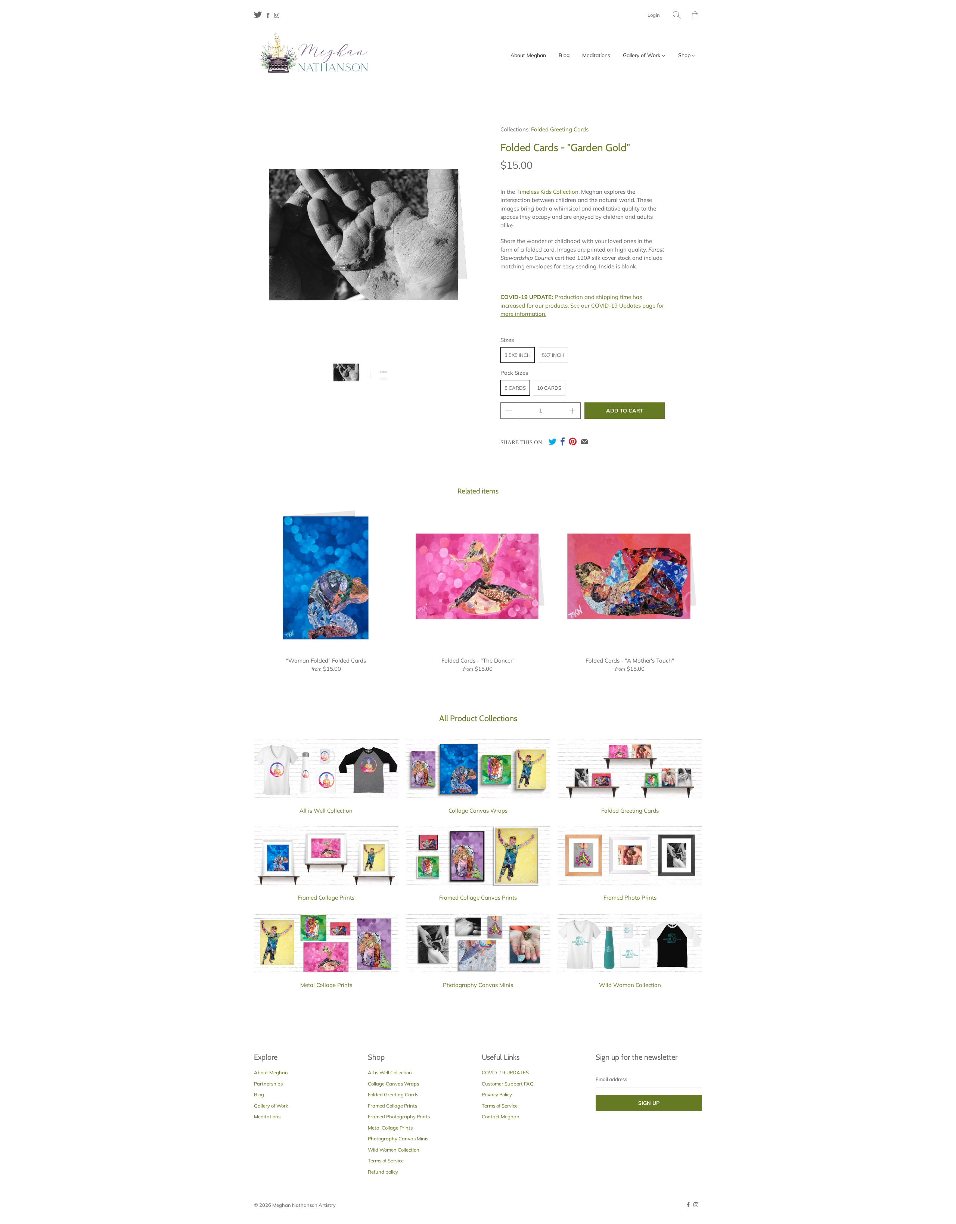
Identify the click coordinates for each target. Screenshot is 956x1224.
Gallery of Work (271, 1106)
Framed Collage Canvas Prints (478, 897)
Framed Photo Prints (630, 897)
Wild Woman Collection (630, 984)
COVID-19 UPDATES (505, 1072)
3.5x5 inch (518, 355)
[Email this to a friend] (584, 441)
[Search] (677, 15)
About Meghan (271, 1072)
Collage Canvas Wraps (478, 810)
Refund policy (383, 1172)
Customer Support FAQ (508, 1084)
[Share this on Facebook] (562, 441)
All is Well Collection (326, 810)
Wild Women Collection (393, 1150)
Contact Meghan (500, 1116)
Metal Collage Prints (326, 984)
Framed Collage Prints (326, 897)
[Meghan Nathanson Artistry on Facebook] (268, 15)
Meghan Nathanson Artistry (304, 1205)
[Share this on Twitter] (552, 441)
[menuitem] (528, 55)
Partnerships (268, 1084)
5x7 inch (553, 355)
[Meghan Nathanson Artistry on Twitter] (258, 14)
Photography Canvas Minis (478, 984)
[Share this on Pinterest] (573, 441)
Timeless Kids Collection (547, 191)
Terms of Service (386, 1161)
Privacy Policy (497, 1094)
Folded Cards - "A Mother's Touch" (630, 577)
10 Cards (549, 388)
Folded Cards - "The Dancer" (478, 577)
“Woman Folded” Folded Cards (326, 577)
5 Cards (515, 388)
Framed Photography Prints (399, 1116)
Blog (259, 1094)
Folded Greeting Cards (560, 129)
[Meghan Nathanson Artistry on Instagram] (276, 15)
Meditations (267, 1116)
